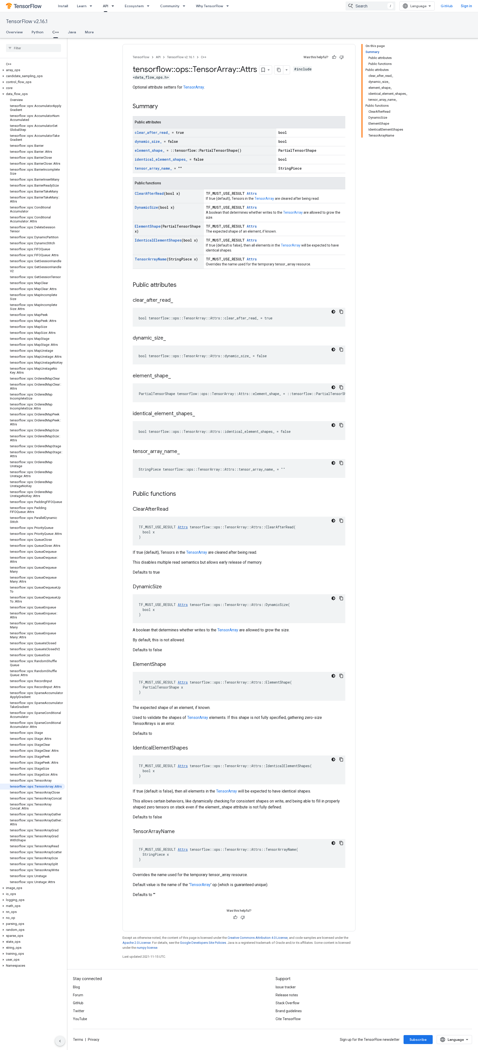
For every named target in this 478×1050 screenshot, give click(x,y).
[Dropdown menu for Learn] (92, 6)
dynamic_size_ (148, 141)
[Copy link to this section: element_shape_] (176, 376)
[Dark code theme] (333, 312)
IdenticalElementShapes (158, 240)
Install (63, 6)
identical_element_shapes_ (161, 159)
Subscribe (418, 1039)
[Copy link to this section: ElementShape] (171, 665)
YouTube (80, 1019)
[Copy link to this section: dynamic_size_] (171, 338)
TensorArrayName (151, 259)
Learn (81, 6)
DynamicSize (146, 207)
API (105, 6)
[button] (32, 70)
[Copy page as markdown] (278, 70)
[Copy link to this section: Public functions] (181, 494)
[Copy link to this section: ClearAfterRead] (173, 509)
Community (169, 6)
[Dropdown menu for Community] (185, 6)
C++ (55, 32)
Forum (78, 995)
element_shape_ (150, 150)
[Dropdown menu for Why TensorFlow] (229, 6)
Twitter (78, 1011)
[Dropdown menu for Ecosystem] (150, 6)
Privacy (93, 1040)
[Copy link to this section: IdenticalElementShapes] (193, 748)
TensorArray (193, 87)
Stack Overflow (287, 1003)
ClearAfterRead (149, 193)
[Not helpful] (341, 57)
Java (72, 32)
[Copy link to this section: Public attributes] (181, 285)
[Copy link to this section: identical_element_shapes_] (200, 414)
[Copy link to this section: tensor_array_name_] (185, 452)
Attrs (252, 193)
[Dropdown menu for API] (114, 6)
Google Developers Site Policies (203, 943)
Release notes (287, 995)
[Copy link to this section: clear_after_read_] (178, 300)
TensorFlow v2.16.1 (27, 21)
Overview (14, 32)
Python (37, 32)
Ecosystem (134, 6)
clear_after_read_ (152, 132)
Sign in (466, 6)
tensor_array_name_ (153, 168)
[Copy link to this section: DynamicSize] (167, 587)
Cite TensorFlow (288, 1019)
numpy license (147, 948)
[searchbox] (33, 48)
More (89, 32)
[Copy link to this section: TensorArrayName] (180, 832)
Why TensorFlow (209, 6)
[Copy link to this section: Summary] (163, 107)
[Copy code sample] (341, 312)
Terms (78, 1040)
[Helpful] (334, 57)
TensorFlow (141, 57)
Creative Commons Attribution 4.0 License (258, 938)
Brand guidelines (289, 1011)
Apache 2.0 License (136, 943)
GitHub (447, 6)
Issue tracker (286, 987)
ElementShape (148, 226)
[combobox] (370, 5)
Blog (76, 987)
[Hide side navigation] (60, 1041)
